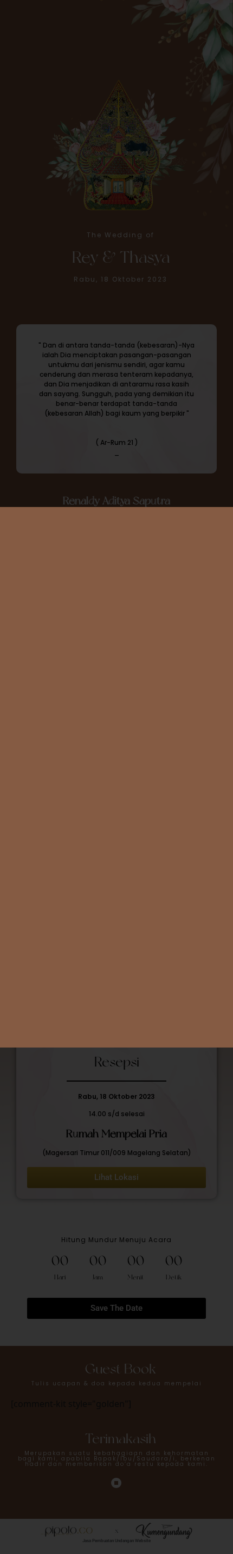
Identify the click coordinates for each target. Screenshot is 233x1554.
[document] (116, 777)
